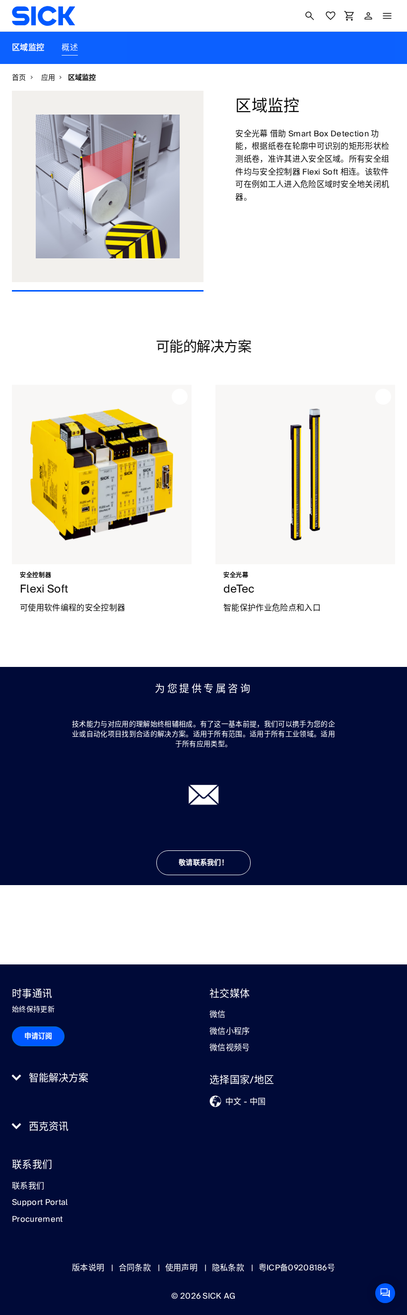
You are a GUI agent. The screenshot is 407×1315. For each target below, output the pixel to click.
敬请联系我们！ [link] (203, 863)
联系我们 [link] (28, 1186)
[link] (43, 16)
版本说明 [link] (89, 1268)
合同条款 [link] (136, 1268)
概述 (70, 48)
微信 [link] (217, 1015)
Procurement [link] (37, 1219)
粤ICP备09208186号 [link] (297, 1268)
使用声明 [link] (182, 1268)
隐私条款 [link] (229, 1268)
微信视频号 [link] (229, 1048)
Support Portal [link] (40, 1202)
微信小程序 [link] (229, 1031)
